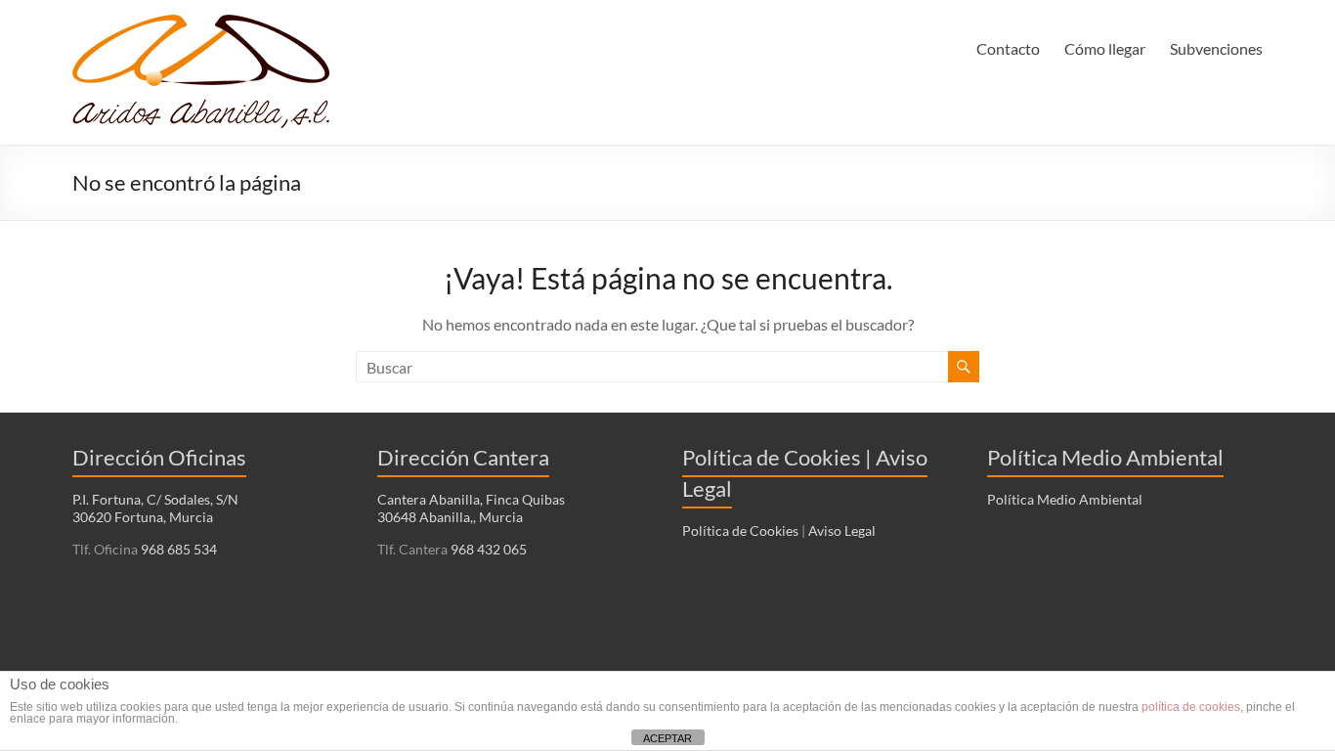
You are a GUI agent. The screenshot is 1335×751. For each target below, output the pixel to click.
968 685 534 (177, 549)
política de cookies (1190, 707)
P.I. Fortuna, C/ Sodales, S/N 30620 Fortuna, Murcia (155, 508)
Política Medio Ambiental (1064, 499)
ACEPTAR (667, 738)
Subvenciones (1216, 48)
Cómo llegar (1104, 48)
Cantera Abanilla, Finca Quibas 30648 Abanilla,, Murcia (471, 508)
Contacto (1008, 48)
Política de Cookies (740, 530)
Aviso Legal (842, 530)
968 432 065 (487, 549)
